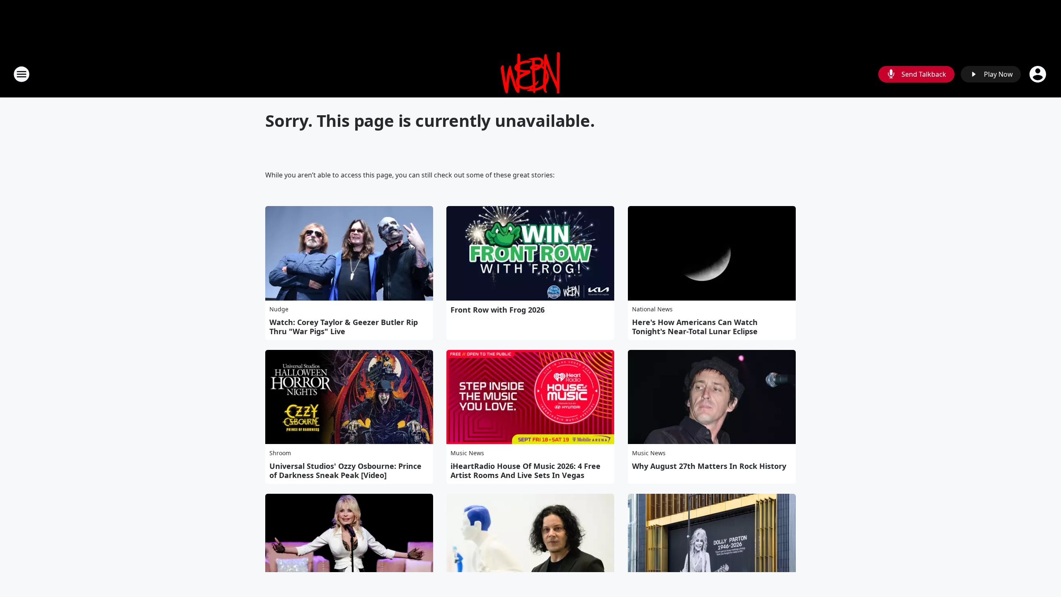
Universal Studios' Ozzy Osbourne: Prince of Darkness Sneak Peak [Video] (345, 470)
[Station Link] (530, 74)
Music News (467, 453)
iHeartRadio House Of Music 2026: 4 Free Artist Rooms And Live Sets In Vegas (526, 470)
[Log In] (1039, 74)
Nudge (278, 309)
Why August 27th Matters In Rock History (709, 466)
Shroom (280, 453)
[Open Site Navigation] (21, 74)
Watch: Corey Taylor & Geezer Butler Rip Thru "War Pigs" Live (343, 327)
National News (652, 309)
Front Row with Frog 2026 (498, 309)
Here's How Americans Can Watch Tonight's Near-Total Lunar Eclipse (695, 327)
